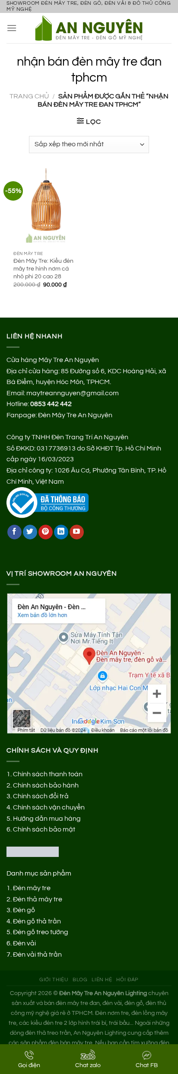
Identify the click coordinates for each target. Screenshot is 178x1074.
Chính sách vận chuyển (49, 807)
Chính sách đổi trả (41, 796)
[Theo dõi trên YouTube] (77, 532)
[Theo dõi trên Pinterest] (45, 532)
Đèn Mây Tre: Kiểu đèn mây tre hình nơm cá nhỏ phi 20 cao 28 (43, 268)
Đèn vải (24, 943)
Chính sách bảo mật (44, 829)
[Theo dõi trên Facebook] (14, 532)
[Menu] (11, 27)
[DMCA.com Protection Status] (32, 851)
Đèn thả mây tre (37, 899)
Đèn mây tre (32, 888)
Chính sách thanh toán (48, 774)
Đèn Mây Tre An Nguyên (75, 415)
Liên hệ (102, 980)
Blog (80, 980)
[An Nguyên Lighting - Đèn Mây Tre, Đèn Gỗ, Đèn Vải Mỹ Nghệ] (92, 28)
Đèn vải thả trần (37, 954)
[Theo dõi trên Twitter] (30, 532)
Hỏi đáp (127, 980)
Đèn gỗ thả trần (37, 921)
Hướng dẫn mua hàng (47, 818)
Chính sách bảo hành (46, 785)
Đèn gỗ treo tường (40, 932)
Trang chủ (29, 96)
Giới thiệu (53, 980)
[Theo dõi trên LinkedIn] (61, 532)
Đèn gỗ (24, 910)
